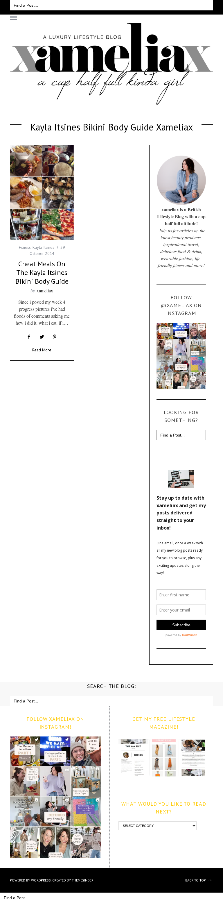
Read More (41, 350)
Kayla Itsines (43, 247)
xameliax (45, 290)
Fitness (25, 247)
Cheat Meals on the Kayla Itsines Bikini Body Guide (42, 272)
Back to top (196, 880)
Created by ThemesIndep (72, 880)
